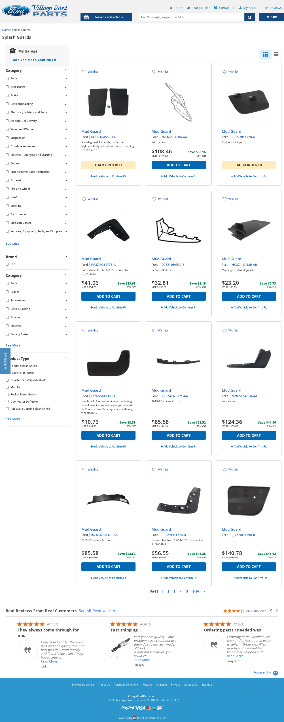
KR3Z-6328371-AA (174, 396)
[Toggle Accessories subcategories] (66, 87)
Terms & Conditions (126, 684)
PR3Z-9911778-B (173, 535)
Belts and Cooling (22, 104)
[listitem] (39, 644)
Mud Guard (91, 131)
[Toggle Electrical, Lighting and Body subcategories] (66, 112)
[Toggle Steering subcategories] (66, 206)
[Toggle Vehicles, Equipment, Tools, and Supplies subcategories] (66, 231)
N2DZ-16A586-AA (174, 137)
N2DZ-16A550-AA (244, 396)
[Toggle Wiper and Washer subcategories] (66, 129)
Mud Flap (16, 387)
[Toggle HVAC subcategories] (66, 197)
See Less (12, 243)
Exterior (16, 317)
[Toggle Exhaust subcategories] (66, 180)
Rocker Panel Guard (23, 394)
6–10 (196, 591)
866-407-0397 (170, 700)
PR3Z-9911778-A (103, 264)
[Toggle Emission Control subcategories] (66, 223)
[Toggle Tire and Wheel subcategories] (66, 189)
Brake (14, 95)
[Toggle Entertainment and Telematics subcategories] (66, 172)
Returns (147, 684)
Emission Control (21, 223)
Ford (13, 264)
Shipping (161, 684)
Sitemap (207, 684)
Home (6, 30)
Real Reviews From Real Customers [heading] (41, 611)
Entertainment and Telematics (30, 172)
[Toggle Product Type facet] (66, 358)
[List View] (276, 54)
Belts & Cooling (20, 309)
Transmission (19, 214)
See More (13, 345)
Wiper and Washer (22, 129)
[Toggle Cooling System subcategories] (66, 334)
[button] (271, 611)
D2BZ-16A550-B (172, 264)
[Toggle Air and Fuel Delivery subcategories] (66, 121)
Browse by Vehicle (83, 684)
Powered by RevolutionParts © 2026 (142, 718)
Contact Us (191, 684)
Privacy (175, 684)
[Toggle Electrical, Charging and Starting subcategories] (66, 155)
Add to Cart (179, 165)
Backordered (108, 165)
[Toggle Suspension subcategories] (66, 138)
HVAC (14, 197)
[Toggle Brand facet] (66, 257)
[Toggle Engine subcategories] (66, 163)
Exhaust (16, 180)
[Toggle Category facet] (66, 70)
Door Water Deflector (24, 401)
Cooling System (20, 334)
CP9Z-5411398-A (103, 396)
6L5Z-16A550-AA (103, 137)
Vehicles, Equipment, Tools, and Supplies (36, 231)
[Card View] (265, 54)
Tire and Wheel (20, 189)
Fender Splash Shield (24, 366)
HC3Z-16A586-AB (244, 264)
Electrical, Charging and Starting (31, 155)
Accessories (18, 87)
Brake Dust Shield (22, 373)
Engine (15, 163)
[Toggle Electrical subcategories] (66, 326)
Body (14, 78)
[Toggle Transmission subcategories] (66, 214)
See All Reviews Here (98, 610)
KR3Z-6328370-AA (104, 535)
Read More (37, 661)
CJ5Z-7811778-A (243, 137)
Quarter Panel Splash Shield (28, 380)
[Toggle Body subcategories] (66, 78)
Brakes (15, 292)
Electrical (16, 326)
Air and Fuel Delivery (24, 121)
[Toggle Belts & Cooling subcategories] (66, 309)
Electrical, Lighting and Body (29, 112)
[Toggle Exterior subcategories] (66, 317)
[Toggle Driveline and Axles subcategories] (66, 146)
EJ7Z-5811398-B (243, 535)
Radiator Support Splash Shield (30, 409)
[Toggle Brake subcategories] (66, 95)
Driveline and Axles (23, 146)
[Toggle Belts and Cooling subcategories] (66, 104)
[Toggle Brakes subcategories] (66, 292)
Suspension (18, 138)
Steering (16, 206)
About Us (104, 684)
